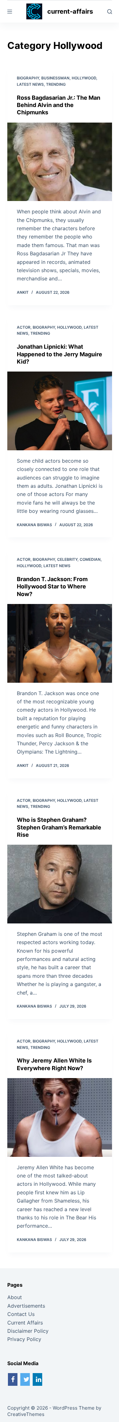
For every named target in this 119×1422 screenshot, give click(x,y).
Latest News (30, 84)
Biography (28, 78)
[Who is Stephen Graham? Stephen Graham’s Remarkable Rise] (59, 884)
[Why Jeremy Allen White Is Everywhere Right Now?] (59, 1117)
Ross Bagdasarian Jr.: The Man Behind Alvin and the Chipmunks (58, 105)
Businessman (55, 78)
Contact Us (21, 1314)
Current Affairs (25, 1322)
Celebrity (67, 559)
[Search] (109, 11)
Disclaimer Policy (28, 1331)
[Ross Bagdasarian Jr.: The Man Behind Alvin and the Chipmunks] (59, 162)
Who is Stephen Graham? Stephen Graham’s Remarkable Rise (59, 827)
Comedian (90, 559)
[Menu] (9, 11)
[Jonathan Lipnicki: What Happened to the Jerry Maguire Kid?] (59, 411)
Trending (56, 84)
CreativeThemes (25, 1414)
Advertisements (26, 1306)
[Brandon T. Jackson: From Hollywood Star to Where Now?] (59, 643)
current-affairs (70, 11)
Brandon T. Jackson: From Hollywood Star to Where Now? (52, 586)
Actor (23, 327)
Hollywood (84, 78)
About (14, 1297)
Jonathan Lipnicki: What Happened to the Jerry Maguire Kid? (59, 354)
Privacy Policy (24, 1339)
